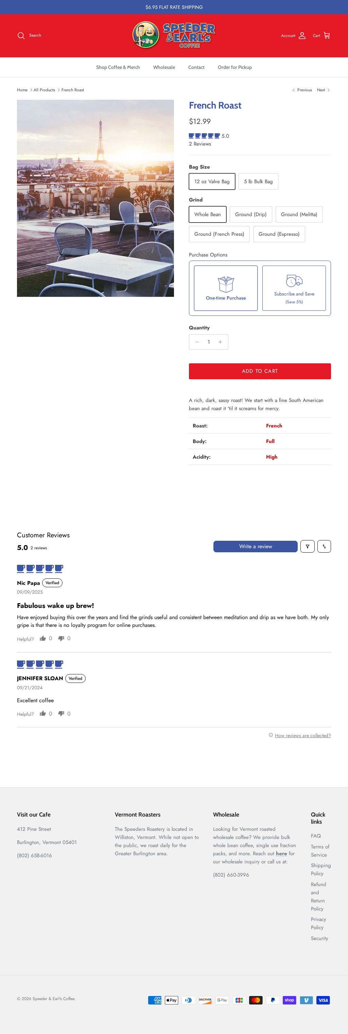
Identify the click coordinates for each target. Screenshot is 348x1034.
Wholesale (164, 67)
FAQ (316, 836)
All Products (44, 90)
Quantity (199, 327)
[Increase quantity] (222, 341)
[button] (205, 136)
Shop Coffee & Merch (118, 67)
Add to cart (260, 371)
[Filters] (307, 546)
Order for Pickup (235, 67)
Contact (196, 67)
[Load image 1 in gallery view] (95, 198)
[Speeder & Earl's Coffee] (174, 36)
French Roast (73, 90)
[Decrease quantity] (195, 341)
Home (22, 90)
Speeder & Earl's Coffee (53, 999)
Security (319, 938)
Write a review (255, 546)
